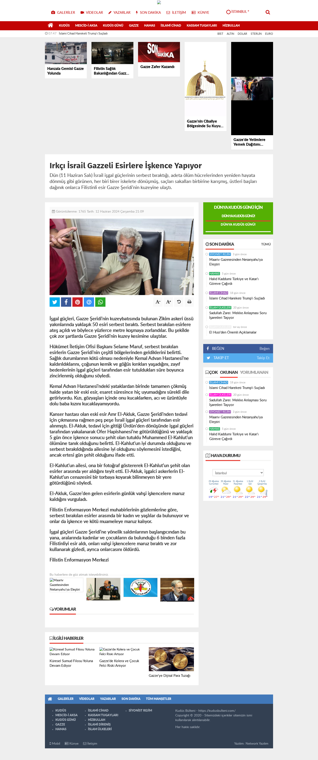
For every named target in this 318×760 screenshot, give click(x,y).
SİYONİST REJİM (220, 254)
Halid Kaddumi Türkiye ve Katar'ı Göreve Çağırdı (234, 281)
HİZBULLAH (231, 25)
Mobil (55, 743)
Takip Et (263, 358)
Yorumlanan (254, 373)
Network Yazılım (257, 743)
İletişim (91, 743)
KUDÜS (64, 25)
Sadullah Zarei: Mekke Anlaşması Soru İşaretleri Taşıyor (238, 315)
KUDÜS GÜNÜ (113, 25)
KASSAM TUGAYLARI (202, 25)
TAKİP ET (221, 358)
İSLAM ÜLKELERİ (220, 307)
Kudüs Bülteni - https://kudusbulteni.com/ (205, 710)
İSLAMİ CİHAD (171, 25)
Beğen (265, 349)
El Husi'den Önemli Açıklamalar (233, 332)
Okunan (229, 373)
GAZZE (134, 25)
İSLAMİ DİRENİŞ (99, 724)
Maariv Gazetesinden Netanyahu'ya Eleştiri (236, 262)
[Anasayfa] (50, 26)
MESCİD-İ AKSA (86, 25)
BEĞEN (218, 349)
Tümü (266, 244)
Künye (73, 743)
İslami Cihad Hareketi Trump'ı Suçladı (83, 33)
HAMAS (149, 25)
